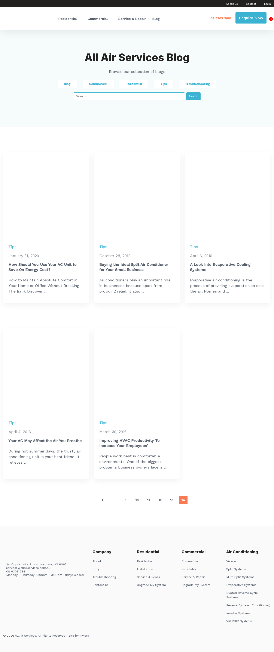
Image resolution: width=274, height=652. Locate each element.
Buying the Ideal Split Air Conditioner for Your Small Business (133, 267)
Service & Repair (132, 19)
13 (171, 500)
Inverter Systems (238, 613)
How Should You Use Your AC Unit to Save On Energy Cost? (43, 267)
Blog (156, 19)
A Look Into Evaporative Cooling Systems (220, 267)
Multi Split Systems (240, 577)
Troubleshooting (197, 84)
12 (160, 500)
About (96, 561)
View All (232, 561)
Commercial (98, 19)
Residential (67, 19)
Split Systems (236, 569)
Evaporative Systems (241, 585)
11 (148, 500)
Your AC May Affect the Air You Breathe (45, 440)
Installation (145, 569)
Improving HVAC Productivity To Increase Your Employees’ (129, 443)
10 (137, 500)
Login (267, 3)
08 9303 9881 (220, 18)
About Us (232, 3)
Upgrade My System (151, 585)
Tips (163, 84)
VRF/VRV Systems (239, 621)
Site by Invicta (78, 635)
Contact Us (100, 585)
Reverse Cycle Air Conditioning (248, 605)
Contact (251, 3)
